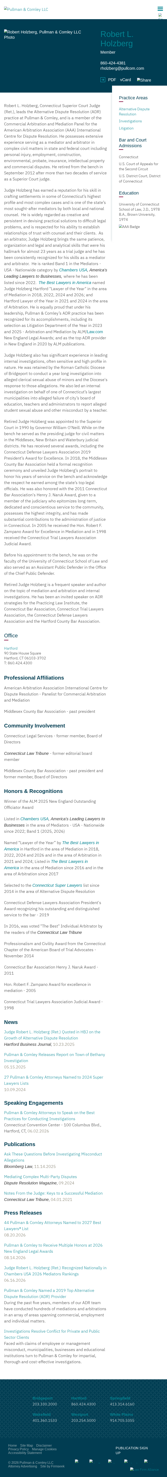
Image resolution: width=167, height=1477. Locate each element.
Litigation (126, 128)
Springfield (120, 1398)
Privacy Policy (18, 1449)
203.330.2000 (45, 1404)
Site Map (26, 1445)
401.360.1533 (45, 1421)
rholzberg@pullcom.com (122, 68)
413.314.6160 (122, 1404)
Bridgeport (43, 1398)
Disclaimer (44, 1445)
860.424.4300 (20, 663)
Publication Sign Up (132, 1450)
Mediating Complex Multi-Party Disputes (40, 1177)
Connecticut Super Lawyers (57, 885)
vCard (125, 79)
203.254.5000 (83, 1421)
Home (12, 1445)
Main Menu (160, 9)
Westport (79, 1414)
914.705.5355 (122, 1421)
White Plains (121, 1414)
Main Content (68, 5)
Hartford (11, 648)
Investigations (130, 121)
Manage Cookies (44, 1449)
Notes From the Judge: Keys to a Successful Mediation (53, 1193)
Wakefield (42, 1414)
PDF (112, 79)
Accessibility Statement (25, 1453)
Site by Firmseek (52, 1466)
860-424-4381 (113, 63)
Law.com (95, 331)
